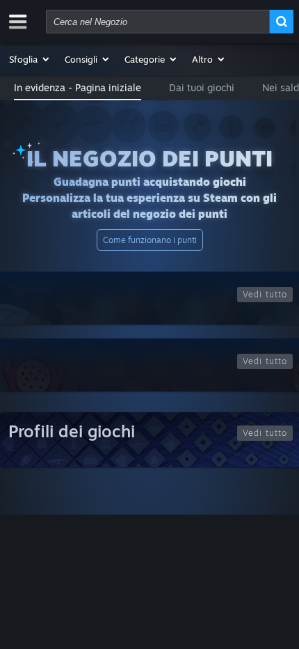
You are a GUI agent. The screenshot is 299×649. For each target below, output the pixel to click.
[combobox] (158, 21)
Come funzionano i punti (150, 240)
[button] (30, 59)
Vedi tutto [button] (265, 294)
